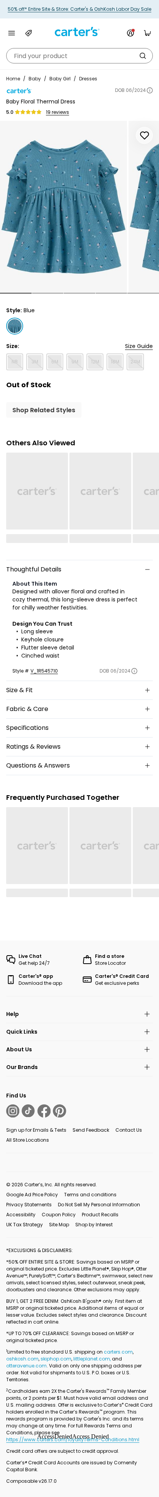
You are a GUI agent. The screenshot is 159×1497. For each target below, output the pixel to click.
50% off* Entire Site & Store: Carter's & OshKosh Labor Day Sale (79, 9)
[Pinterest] (59, 1110)
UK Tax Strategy (24, 1224)
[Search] (143, 56)
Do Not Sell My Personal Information (99, 1204)
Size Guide (139, 346)
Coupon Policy (59, 1214)
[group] (63, 207)
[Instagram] (12, 1110)
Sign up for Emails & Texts (36, 1130)
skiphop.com (56, 1358)
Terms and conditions (90, 1194)
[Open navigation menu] (11, 33)
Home (13, 78)
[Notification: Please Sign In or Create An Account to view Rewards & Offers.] (130, 33)
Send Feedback (91, 1130)
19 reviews (57, 112)
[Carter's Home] (79, 32)
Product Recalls (100, 1214)
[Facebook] (44, 1110)
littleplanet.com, (92, 1358)
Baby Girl (60, 78)
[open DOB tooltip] (150, 90)
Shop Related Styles (43, 410)
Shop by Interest (94, 1224)
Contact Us (128, 1130)
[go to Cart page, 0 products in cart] (147, 33)
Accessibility (21, 1214)
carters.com (118, 1352)
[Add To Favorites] (144, 135)
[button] (16, 293)
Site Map (59, 1224)
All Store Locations (27, 1140)
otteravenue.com (26, 1365)
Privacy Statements (29, 1204)
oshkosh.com (22, 1358)
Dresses (88, 78)
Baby (35, 78)
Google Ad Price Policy (32, 1194)
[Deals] (28, 33)
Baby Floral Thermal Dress (40, 101)
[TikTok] (28, 1110)
